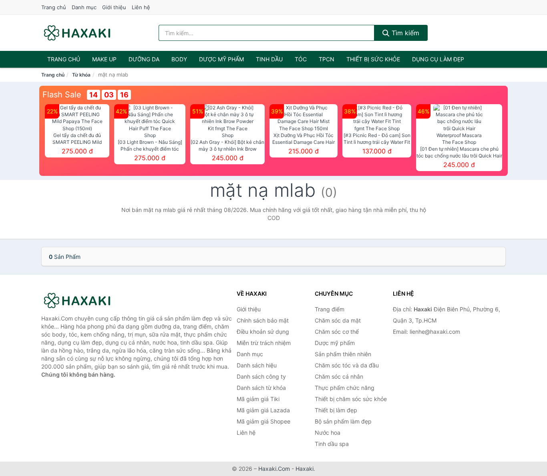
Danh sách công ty (261, 376)
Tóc (301, 59)
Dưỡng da (144, 59)
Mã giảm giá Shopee (263, 421)
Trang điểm (329, 309)
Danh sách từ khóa (261, 387)
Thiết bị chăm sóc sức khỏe (351, 398)
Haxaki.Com (274, 468)
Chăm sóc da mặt (338, 320)
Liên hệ (141, 7)
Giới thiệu (114, 7)
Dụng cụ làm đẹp (438, 59)
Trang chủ (53, 7)
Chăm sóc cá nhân (339, 376)
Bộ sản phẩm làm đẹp (343, 421)
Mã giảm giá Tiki (258, 398)
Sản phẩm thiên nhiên (343, 354)
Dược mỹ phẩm (221, 59)
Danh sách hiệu (257, 365)
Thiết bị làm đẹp (336, 410)
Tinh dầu (269, 59)
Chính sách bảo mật (263, 320)
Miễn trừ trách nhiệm (264, 342)
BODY (179, 59)
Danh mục (84, 7)
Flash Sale (61, 94)
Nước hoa (327, 432)
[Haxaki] (81, 300)
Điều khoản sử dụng (263, 331)
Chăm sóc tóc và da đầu (347, 365)
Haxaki (305, 468)
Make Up (104, 59)
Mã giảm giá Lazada (263, 410)
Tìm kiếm (404, 33)
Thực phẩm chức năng (344, 387)
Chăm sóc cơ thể (337, 331)
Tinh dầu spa (332, 443)
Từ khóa (81, 75)
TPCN (326, 59)
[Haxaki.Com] (77, 33)
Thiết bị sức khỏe (373, 59)
